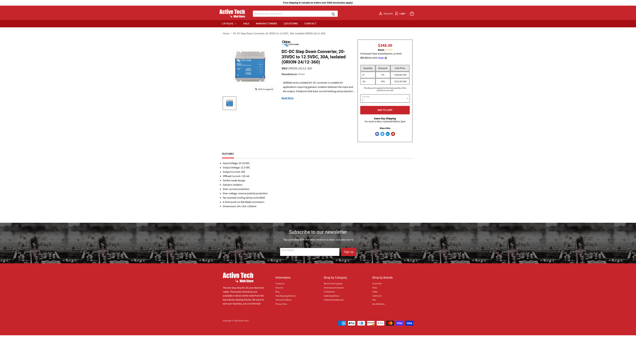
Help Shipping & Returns (285, 296)
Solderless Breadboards (334, 299)
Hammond (376, 296)
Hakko (375, 291)
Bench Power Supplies (333, 283)
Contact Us (280, 283)
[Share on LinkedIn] (388, 134)
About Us (279, 287)
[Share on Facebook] (377, 134)
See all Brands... (378, 304)
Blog (277, 291)
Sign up (348, 252)
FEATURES (228, 154)
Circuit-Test (377, 283)
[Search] (333, 14)
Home (226, 33)
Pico (374, 299)
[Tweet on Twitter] (382, 134)
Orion (301, 74)
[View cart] (412, 13)
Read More (287, 98)
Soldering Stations (331, 296)
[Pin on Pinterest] (393, 134)
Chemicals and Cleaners (334, 287)
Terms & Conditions (283, 299)
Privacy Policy (281, 304)
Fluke (374, 287)
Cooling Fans (329, 291)
